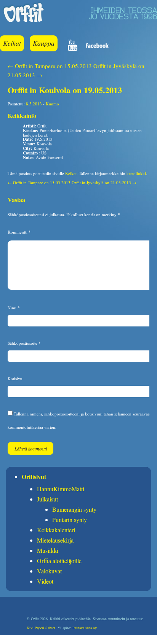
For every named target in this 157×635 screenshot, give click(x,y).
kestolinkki (136, 173)
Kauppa (43, 43)
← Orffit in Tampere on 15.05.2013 (50, 66)
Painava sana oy (84, 627)
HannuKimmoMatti (60, 489)
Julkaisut (47, 499)
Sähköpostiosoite (24, 343)
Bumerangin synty (74, 509)
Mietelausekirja (55, 540)
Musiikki (47, 550)
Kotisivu (15, 378)
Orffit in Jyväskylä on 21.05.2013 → (104, 182)
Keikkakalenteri (56, 530)
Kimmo (52, 104)
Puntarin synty (69, 520)
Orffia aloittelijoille (59, 561)
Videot (45, 581)
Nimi (14, 307)
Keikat (12, 43)
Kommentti (19, 232)
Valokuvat (49, 571)
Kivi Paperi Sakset (41, 627)
